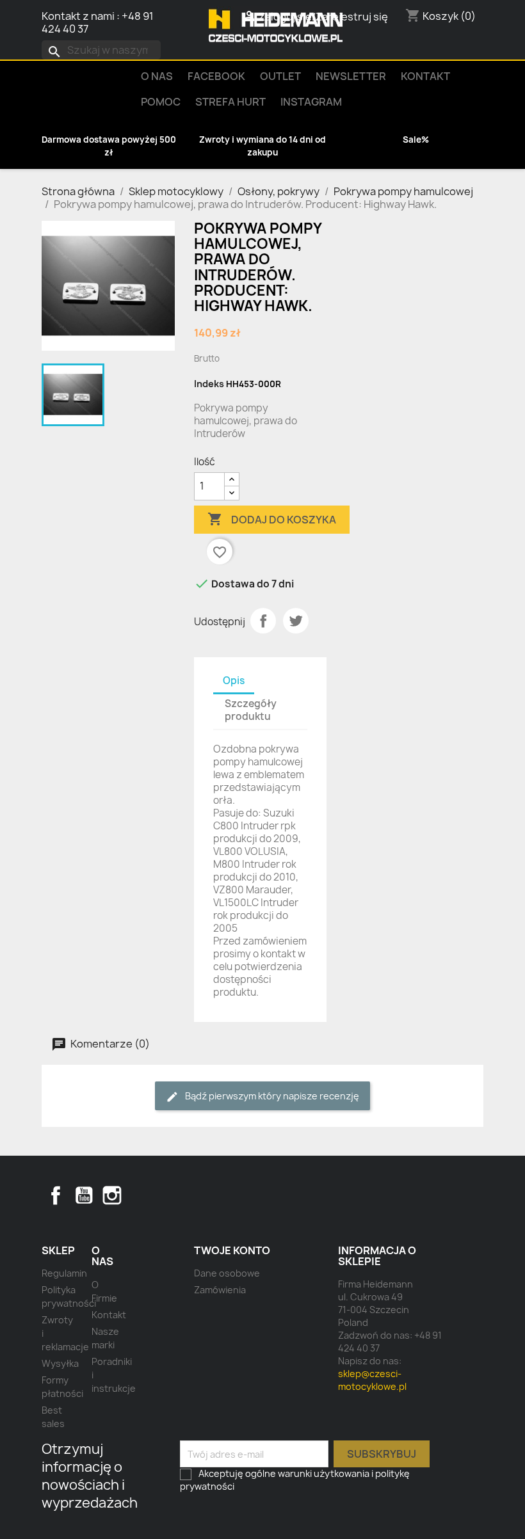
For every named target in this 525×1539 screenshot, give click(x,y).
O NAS (157, 76)
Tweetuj (296, 621)
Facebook (56, 1195)
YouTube (84, 1195)
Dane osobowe (227, 1273)
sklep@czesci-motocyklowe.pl (372, 1380)
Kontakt (425, 76)
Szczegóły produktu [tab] (251, 710)
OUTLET (280, 76)
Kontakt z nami (78, 16)
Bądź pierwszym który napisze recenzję (271, 1096)
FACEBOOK (216, 76)
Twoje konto (232, 1250)
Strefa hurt (230, 102)
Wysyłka (60, 1363)
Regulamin (64, 1273)
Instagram (311, 102)
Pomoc (161, 102)
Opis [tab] (234, 680)
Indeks (209, 384)
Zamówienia (220, 1290)
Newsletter (351, 76)
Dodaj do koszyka (271, 519)
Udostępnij (263, 621)
